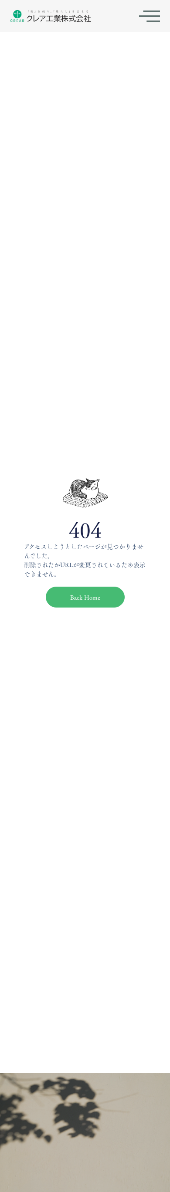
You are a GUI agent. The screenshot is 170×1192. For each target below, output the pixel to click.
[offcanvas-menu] (149, 16)
